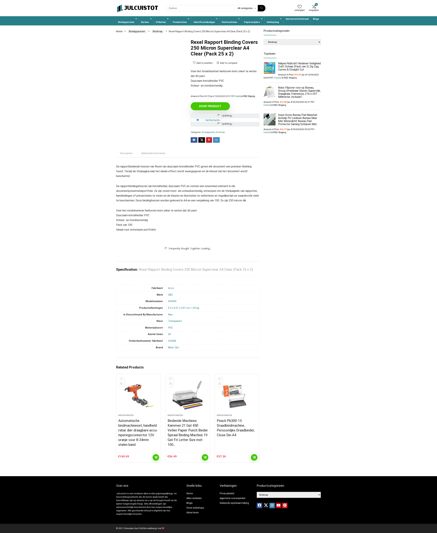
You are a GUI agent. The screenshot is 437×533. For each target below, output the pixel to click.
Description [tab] (126, 153)
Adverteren (192, 512)
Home (119, 31)
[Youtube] (278, 505)
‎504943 (172, 301)
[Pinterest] (284, 505)
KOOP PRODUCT (210, 106)
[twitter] (266, 505)
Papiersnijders (252, 22)
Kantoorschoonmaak (297, 19)
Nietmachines (229, 22)
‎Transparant (175, 321)
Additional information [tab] (153, 153)
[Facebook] (259, 505)
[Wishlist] (300, 7)
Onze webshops (195, 507)
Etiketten (161, 22)
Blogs (316, 19)
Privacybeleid (227, 493)
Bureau (145, 22)
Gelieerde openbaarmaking (234, 503)
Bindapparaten (126, 22)
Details (238, 96)
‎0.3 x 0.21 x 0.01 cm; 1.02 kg (183, 308)
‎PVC (170, 327)
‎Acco (171, 288)
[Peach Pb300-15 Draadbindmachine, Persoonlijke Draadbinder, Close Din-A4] (237, 395)
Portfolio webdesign (148, 528)
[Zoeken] (261, 8)
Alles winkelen (194, 498)
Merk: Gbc (173, 347)
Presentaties (180, 22)
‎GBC (170, 294)
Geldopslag (273, 22)
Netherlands (212, 120)
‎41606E (172, 340)
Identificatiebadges (204, 22)
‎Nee (170, 314)
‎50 (169, 334)
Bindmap (158, 31)
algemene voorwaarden (232, 498)
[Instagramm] (272, 505)
